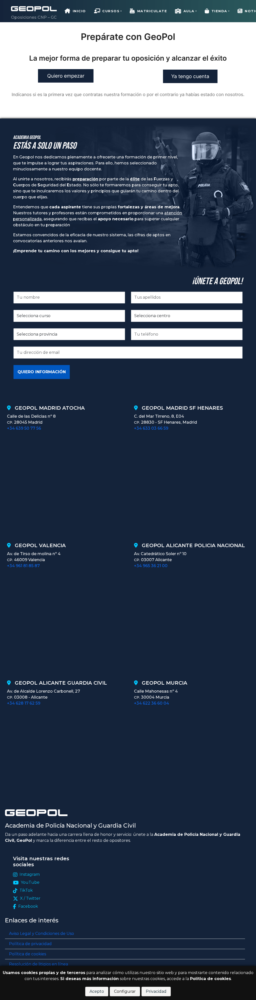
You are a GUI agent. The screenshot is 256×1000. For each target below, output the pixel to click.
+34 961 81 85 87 (23, 565)
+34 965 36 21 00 (151, 565)
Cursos (111, 11)
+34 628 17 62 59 (23, 703)
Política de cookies (27, 954)
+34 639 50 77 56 (24, 428)
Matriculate (152, 11)
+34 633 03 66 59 (151, 428)
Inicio (79, 11)
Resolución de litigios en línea (38, 964)
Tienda (219, 11)
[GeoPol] (34, 8)
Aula (189, 11)
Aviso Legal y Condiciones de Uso (41, 933)
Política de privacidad (30, 943)
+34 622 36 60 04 (151, 703)
